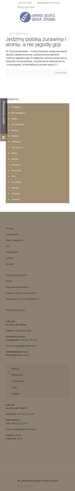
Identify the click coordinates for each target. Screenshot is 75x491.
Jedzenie (16, 141)
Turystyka (16, 182)
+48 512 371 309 (28, 340)
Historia (15, 136)
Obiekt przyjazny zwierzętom (21, 293)
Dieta (14, 118)
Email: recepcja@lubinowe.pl (21, 346)
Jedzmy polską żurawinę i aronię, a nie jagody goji (36, 41)
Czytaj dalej (61, 72)
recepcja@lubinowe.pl (48, 2)
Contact (15, 393)
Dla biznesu (18, 124)
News (14, 153)
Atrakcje (16, 107)
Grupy (15, 130)
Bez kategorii (18, 113)
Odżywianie (12, 234)
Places (15, 159)
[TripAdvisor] (56, 7)
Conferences (18, 381)
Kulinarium (17, 147)
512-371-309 (24, 2)
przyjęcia (16, 164)
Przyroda (16, 170)
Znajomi (16, 199)
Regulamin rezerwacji (17, 287)
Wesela (15, 188)
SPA (14, 176)
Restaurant (17, 375)
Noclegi (10, 228)
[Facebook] (37, 7)
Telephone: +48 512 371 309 (20, 414)
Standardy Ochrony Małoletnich (22, 299)
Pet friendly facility (15, 310)
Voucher (29, 7)
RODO (9, 281)
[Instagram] (51, 7)
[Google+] (42, 7)
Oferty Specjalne (14, 240)
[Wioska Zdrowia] (37, 17)
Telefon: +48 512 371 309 (18, 330)
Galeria (9, 258)
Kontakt (10, 264)
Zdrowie (16, 193)
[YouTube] (46, 7)
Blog (21, 7)
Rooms (15, 368)
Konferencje (12, 252)
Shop (14, 387)
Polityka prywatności (16, 275)
